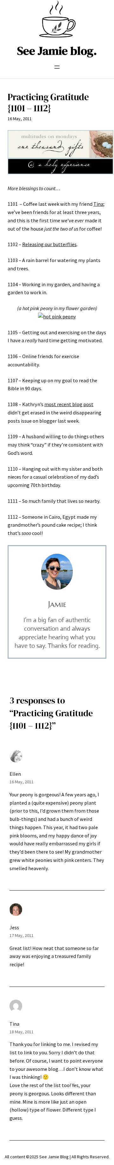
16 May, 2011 (22, 782)
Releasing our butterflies (49, 244)
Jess (14, 927)
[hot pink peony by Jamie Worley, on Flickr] (57, 316)
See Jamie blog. (57, 51)
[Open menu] (57, 67)
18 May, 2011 (22, 1032)
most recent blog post (68, 404)
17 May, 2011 (22, 935)
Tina (98, 204)
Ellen (15, 774)
